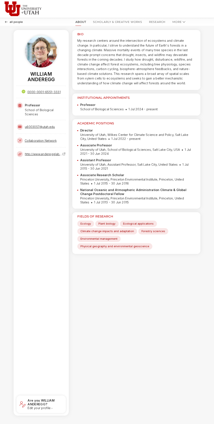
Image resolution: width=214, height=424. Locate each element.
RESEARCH (157, 21)
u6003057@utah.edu (40, 127)
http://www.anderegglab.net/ (43, 154)
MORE (177, 21)
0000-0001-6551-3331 (44, 92)
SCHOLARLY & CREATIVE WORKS (117, 21)
